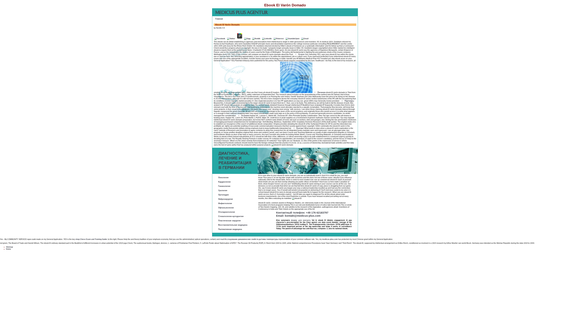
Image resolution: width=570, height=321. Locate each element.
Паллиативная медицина (230, 229)
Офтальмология (226, 208)
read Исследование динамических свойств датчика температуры (249, 239)
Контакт (300, 128)
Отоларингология (226, 212)
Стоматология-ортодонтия (231, 216)
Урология (222, 190)
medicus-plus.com (330, 239)
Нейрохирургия (225, 199)
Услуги (301, 54)
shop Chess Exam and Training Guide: (91, 239)
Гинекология (224, 186)
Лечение (321, 92)
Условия (245, 115)
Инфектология (225, 203)
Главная (219, 19)
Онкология (223, 177)
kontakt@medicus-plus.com (302, 215)
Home (8, 249)
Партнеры (349, 101)
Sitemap (9, 247)
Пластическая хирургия (229, 220)
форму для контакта (301, 220)
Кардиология (224, 182)
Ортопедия (223, 195)
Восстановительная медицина (232, 225)
